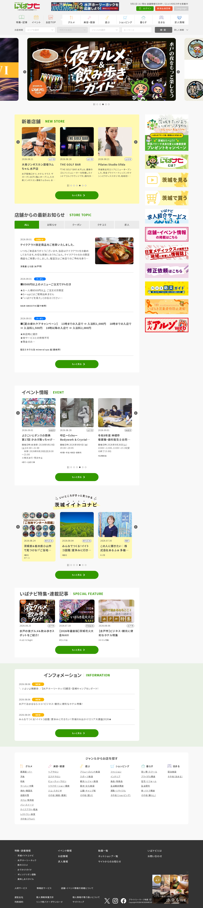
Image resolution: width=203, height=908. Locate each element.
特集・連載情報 (23, 850)
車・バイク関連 (148, 790)
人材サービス (21, 888)
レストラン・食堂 (27, 814)
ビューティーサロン (57, 781)
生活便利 (145, 785)
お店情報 (63, 856)
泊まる (161, 22)
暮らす (143, 22)
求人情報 (179, 22)
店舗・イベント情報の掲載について (77, 888)
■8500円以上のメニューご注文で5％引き (45, 284)
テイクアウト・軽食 (29, 809)
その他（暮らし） (148, 795)
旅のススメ (23, 864)
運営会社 (19, 897)
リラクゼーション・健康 (59, 785)
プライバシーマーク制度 (138, 899)
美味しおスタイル (26, 878)
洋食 (22, 776)
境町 (82, 540)
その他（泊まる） (175, 776)
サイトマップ (78, 901)
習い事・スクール (149, 771)
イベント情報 (65, 850)
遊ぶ (107, 22)
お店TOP (51, 22)
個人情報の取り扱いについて (86, 897)
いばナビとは (155, 850)
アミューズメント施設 (90, 771)
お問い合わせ (155, 856)
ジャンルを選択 (98, 29)
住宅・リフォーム (148, 781)
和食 (22, 781)
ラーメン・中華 (27, 785)
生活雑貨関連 (117, 785)
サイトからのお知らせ (109, 861)
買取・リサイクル (118, 790)
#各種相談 (57, 455)
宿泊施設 (172, 771)
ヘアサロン (53, 771)
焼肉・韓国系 (26, 790)
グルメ (71, 22)
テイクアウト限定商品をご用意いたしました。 (47, 244)
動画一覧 (103, 850)
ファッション (116, 771)
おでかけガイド (25, 869)
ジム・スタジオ (55, 790)
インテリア (115, 776)
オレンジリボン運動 (27, 874)
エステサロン (54, 776)
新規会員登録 (163, 8)
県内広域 (41, 540)
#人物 (57, 555)
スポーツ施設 (86, 776)
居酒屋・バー (26, 771)
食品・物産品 (117, 781)
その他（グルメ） (27, 818)
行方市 (119, 540)
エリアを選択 (33, 29)
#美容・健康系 (31, 452)
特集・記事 (21, 22)
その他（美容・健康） (57, 795)
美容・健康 (89, 22)
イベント (36, 22)
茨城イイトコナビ (26, 855)
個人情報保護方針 (45, 897)
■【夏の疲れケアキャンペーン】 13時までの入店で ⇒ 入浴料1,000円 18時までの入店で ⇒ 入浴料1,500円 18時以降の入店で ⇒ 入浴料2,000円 (76, 326)
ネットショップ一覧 (108, 856)
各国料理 (24, 795)
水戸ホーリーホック (27, 860)
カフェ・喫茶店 (27, 799)
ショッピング (125, 22)
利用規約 (19, 901)
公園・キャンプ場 (88, 790)
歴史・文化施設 (87, 785)
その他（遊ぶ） (86, 795)
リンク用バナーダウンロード (49, 901)
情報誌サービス (44, 888)
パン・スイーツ (27, 804)
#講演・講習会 (97, 448)
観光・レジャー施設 (89, 781)
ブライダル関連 (148, 776)
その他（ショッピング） (121, 795)
